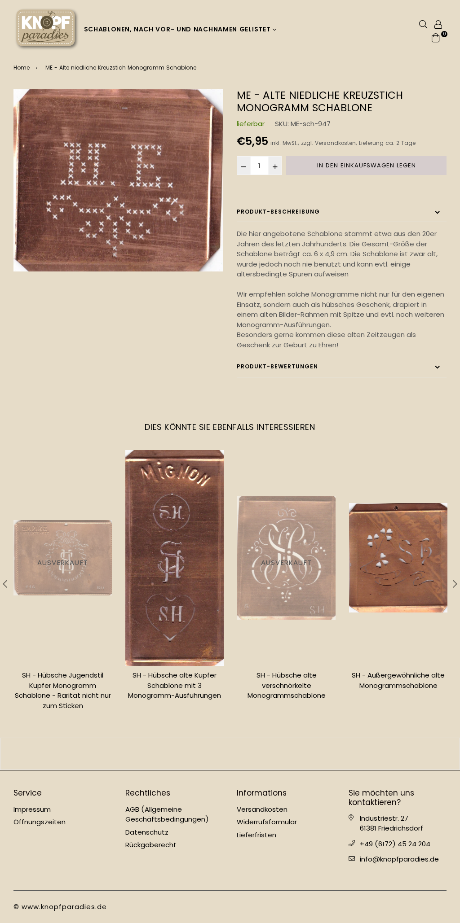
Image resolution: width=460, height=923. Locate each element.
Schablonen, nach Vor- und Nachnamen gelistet (178, 29)
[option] (118, 180)
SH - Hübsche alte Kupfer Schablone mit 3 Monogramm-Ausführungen (174, 685)
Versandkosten (335, 143)
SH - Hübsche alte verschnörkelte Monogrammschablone (287, 685)
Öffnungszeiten (39, 822)
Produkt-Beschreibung (278, 211)
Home (21, 67)
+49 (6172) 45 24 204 (395, 844)
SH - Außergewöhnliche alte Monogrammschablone (398, 680)
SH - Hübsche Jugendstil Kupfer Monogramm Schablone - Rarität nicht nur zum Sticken (63, 690)
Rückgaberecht (151, 844)
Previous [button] (5, 584)
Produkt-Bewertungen (277, 366)
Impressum (32, 809)
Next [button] (455, 584)
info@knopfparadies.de (399, 859)
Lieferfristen (256, 835)
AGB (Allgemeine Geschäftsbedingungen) (167, 814)
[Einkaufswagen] (436, 37)
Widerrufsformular (267, 822)
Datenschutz (146, 832)
